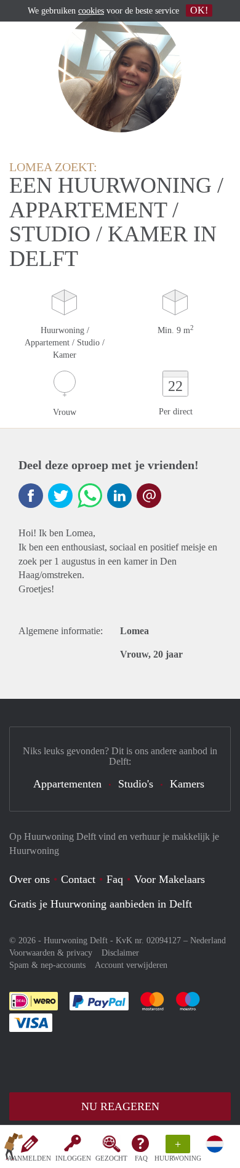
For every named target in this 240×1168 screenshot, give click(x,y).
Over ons (29, 879)
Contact (78, 879)
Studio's (135, 784)
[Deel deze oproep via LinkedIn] (119, 495)
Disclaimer (120, 952)
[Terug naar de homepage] (13, 1149)
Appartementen (67, 784)
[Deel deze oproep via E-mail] (149, 495)
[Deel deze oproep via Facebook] (30, 495)
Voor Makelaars (169, 879)
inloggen (73, 1158)
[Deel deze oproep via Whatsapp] (90, 495)
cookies (91, 10)
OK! (199, 10)
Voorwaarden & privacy (50, 952)
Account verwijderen (131, 965)
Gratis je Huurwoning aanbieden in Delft (100, 904)
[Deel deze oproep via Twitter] (60, 495)
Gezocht (111, 1158)
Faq (114, 879)
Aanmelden (29, 1158)
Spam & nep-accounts (47, 965)
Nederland (208, 940)
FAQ (141, 1158)
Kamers (187, 784)
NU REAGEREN (120, 1106)
